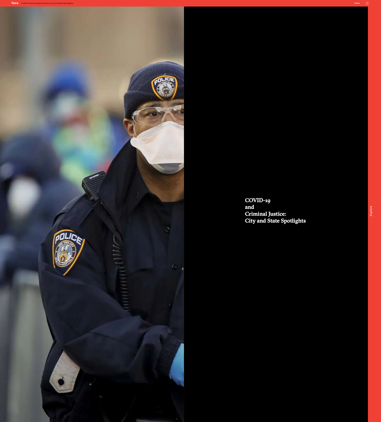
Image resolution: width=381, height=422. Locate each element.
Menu (367, 3)
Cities (357, 3)
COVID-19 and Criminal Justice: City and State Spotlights (47, 3)
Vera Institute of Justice (15, 3)
